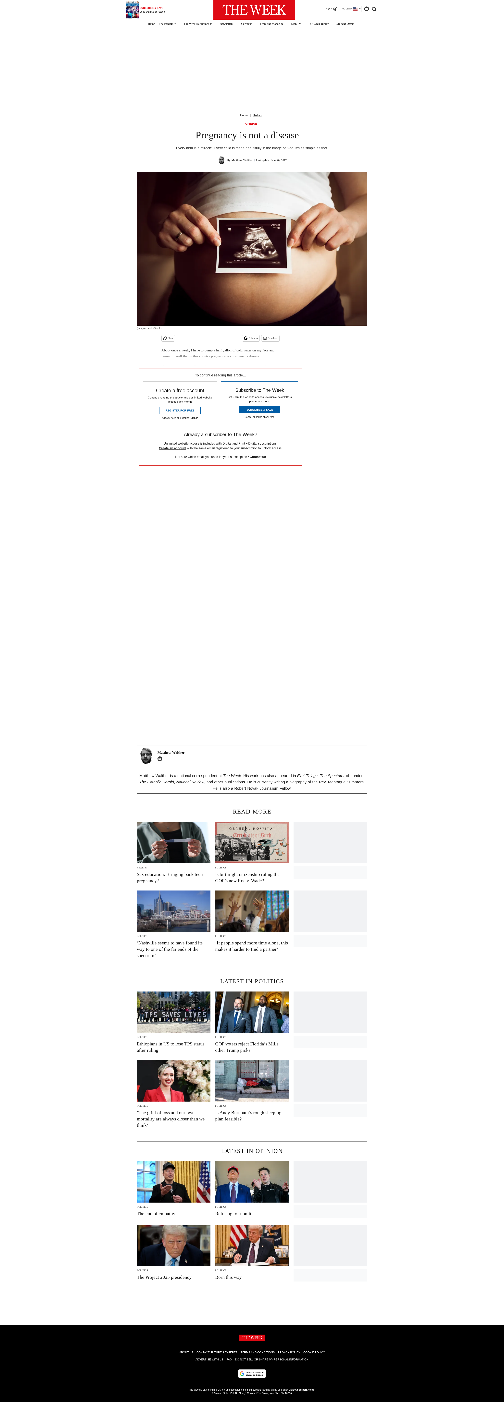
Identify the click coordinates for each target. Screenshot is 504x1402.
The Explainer (167, 23)
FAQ (229, 1359)
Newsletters (226, 23)
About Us (186, 1352)
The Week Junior (318, 23)
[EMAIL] (161, 758)
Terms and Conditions (258, 1352)
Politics (257, 115)
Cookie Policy (314, 1352)
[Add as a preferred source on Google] (252, 1373)
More (294, 23)
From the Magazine (271, 23)
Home (244, 115)
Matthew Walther (242, 160)
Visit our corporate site (301, 1389)
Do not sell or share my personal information (272, 1359)
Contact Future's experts (216, 1352)
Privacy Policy (289, 1352)
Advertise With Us (209, 1359)
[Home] (151, 24)
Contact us (258, 457)
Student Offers (345, 23)
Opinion (251, 124)
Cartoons (246, 23)
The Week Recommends (198, 23)
